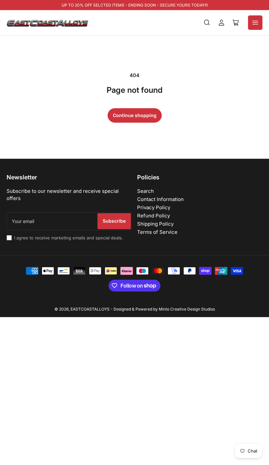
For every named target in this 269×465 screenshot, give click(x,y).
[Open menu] (255, 22)
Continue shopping (134, 115)
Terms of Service (157, 232)
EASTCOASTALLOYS (90, 309)
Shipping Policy (155, 224)
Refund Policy (153, 215)
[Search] (207, 22)
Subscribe (114, 221)
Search (145, 191)
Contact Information (160, 199)
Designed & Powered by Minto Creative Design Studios (164, 309)
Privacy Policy (153, 207)
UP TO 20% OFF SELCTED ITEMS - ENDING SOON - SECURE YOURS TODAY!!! (135, 5)
